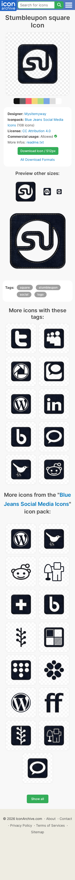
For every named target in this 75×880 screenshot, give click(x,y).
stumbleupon (48, 287)
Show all (37, 799)
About (51, 819)
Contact (66, 819)
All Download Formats (37, 160)
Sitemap (37, 832)
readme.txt (35, 142)
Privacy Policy (21, 825)
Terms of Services (50, 825)
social (24, 294)
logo (40, 294)
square (25, 287)
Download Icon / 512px (38, 151)
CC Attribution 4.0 (36, 131)
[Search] (59, 5)
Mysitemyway (35, 114)
